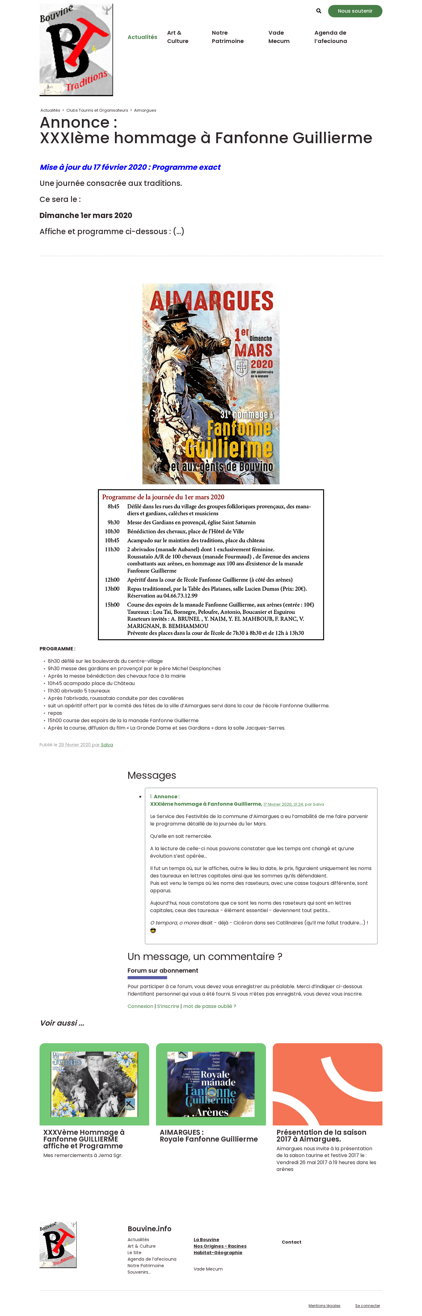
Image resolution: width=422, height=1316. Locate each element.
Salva (107, 745)
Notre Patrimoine (228, 37)
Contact (292, 1242)
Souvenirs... (139, 1272)
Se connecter (367, 1305)
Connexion (140, 1006)
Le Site (134, 1253)
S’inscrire (168, 1006)
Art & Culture (177, 37)
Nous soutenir (355, 11)
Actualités (142, 37)
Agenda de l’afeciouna (330, 37)
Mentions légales (324, 1305)
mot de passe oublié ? (209, 1006)
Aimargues (145, 110)
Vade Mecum (279, 37)
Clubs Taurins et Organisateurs (97, 110)
